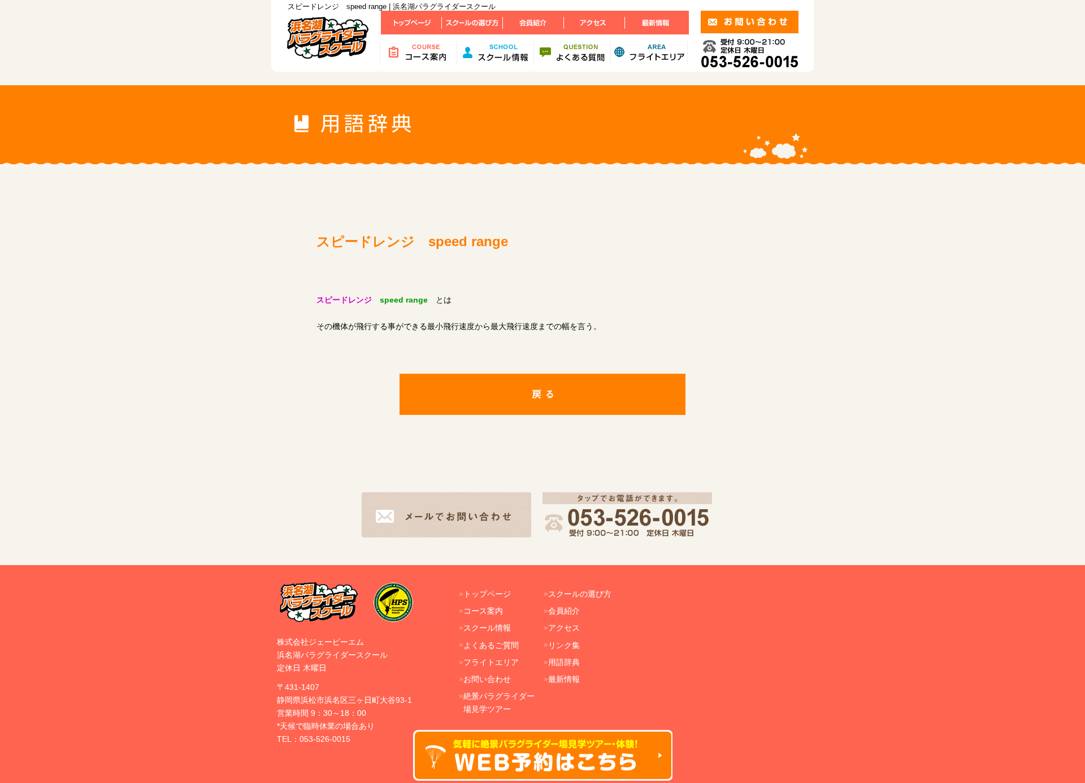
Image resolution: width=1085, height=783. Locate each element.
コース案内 (483, 610)
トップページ (487, 593)
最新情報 (564, 679)
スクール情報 (487, 627)
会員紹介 (564, 610)
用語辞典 (564, 662)
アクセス (564, 627)
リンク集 (564, 645)
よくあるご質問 (491, 645)
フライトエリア (491, 662)
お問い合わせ (487, 679)
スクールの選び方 (579, 593)
